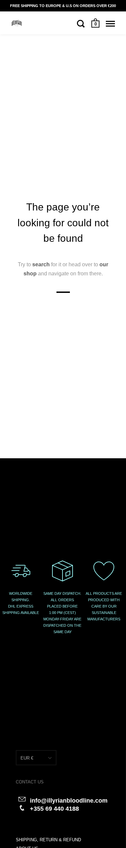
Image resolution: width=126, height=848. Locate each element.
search (41, 264)
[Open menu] (110, 23)
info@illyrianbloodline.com (69, 800)
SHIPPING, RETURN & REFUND (48, 839)
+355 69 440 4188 (54, 808)
